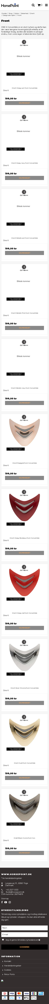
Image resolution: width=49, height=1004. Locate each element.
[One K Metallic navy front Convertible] (24, 362)
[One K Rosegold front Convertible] (24, 437)
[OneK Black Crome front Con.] (24, 812)
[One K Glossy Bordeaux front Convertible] (24, 512)
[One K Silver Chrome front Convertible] (24, 662)
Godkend (24, 947)
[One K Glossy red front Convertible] (24, 587)
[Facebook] (2, 902)
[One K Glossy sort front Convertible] (24, 62)
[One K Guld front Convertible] (24, 737)
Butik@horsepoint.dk (15, 892)
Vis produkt (24, 103)
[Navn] (24, 928)
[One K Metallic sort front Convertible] (24, 212)
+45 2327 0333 (12, 890)
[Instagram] (10, 902)
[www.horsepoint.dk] (12, 5)
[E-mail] (24, 934)
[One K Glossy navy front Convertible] (24, 137)
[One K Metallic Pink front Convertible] (24, 287)
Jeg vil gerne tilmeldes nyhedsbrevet (23, 939)
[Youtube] (5, 902)
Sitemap (5, 898)
